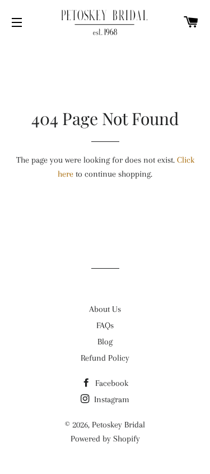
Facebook (110, 383)
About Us (105, 309)
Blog (105, 342)
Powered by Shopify (105, 439)
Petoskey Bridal (118, 425)
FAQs (105, 325)
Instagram (110, 399)
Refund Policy (105, 358)
